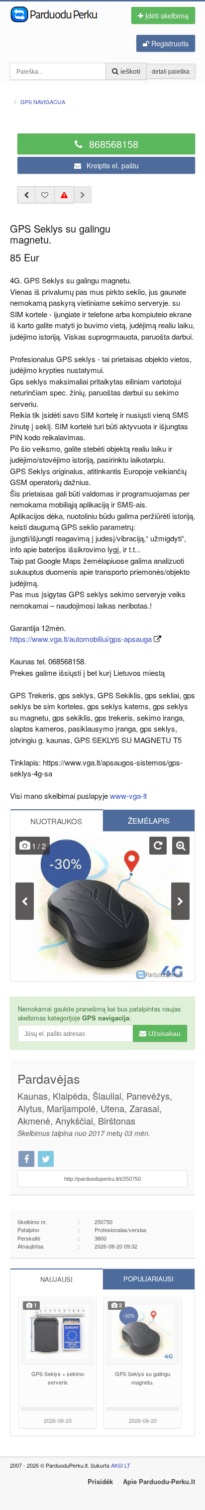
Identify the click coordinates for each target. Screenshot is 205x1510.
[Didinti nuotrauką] (181, 846)
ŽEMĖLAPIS (149, 820)
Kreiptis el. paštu (112, 165)
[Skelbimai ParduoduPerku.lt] (61, 13)
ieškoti (129, 71)
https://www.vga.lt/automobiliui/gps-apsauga (81, 638)
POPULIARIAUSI (148, 1278)
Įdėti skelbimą (166, 15)
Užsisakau (163, 1033)
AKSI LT (120, 1465)
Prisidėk (100, 1481)
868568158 (112, 143)
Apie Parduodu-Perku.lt (159, 1481)
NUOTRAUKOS (56, 821)
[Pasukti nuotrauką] (158, 846)
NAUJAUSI (56, 1279)
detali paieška (171, 71)
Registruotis (169, 43)
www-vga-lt (128, 795)
